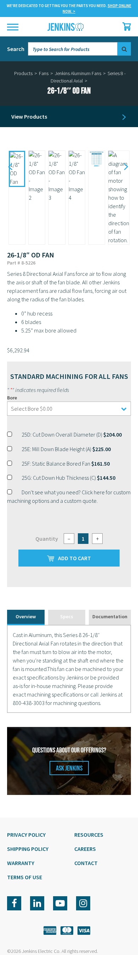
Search (15, 48)
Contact (86, 862)
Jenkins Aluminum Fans (78, 73)
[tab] (26, 617)
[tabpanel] (69, 669)
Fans (43, 73)
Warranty (20, 862)
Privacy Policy (26, 834)
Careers (85, 848)
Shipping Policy (27, 848)
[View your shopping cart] (125, 26)
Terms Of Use (24, 877)
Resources (88, 834)
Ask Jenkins (69, 768)
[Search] (124, 49)
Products (23, 73)
